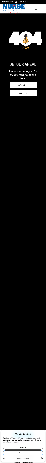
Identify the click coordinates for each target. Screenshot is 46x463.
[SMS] (16, 2)
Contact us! (23, 93)
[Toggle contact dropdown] (27, 1)
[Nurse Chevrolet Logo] (14, 9)
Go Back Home (23, 85)
